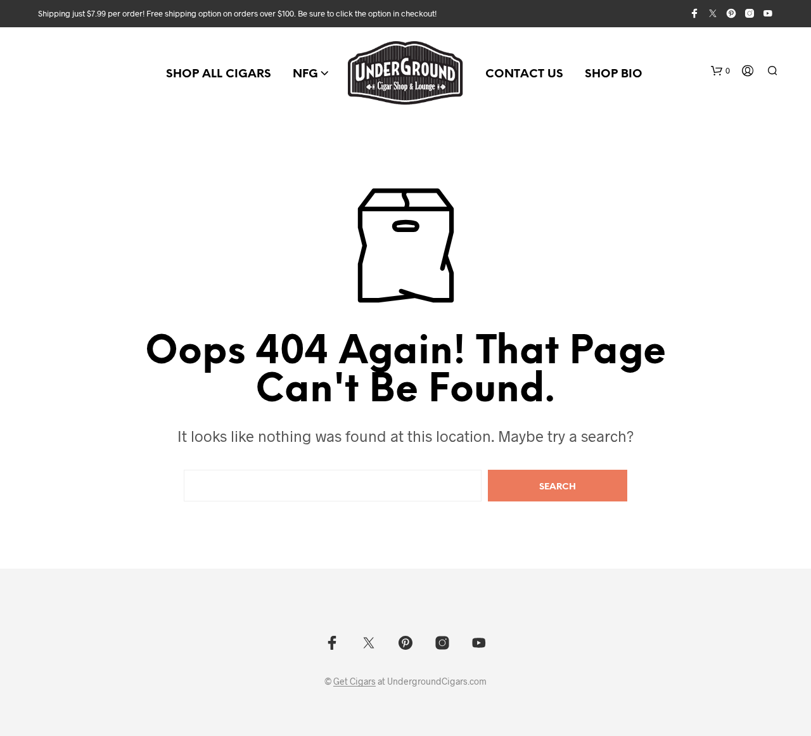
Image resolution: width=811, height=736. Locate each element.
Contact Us (524, 74)
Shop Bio (613, 74)
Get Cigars (354, 681)
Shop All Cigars (218, 74)
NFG (305, 74)
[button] (720, 71)
